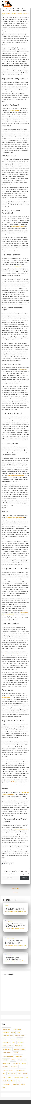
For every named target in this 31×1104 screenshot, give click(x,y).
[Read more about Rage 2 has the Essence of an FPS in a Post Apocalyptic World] (7, 905)
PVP (19, 1073)
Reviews (25, 13)
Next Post (15, 892)
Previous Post (15, 888)
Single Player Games (9, 1081)
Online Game (6, 1063)
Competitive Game (8, 1035)
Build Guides (6, 1032)
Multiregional (6, 1059)
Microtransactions (8, 1056)
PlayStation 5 (14, 1066)
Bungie (13, 1032)
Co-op (18, 1032)
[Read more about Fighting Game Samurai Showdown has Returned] (10, 954)
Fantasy (20, 1039)
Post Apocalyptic (20, 1070)
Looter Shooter (7, 1052)
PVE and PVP (11, 1073)
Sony (19, 1081)
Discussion (12, 1039)
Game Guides (21, 1042)
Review (25, 1073)
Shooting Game (18, 1077)
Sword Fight (16, 1084)
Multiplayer (18, 1056)
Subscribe (25, 877)
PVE (4, 1073)
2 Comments (7, 928)
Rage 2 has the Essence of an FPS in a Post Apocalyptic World (15, 908)
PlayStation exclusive (8, 1070)
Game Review (19, 1045)
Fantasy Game (6, 1042)
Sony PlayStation (6, 1084)
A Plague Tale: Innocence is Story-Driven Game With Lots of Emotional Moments (15, 925)
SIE (27, 1077)
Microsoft (16, 1052)
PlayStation (5, 1066)
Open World (16, 1063)
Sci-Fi (9, 1077)
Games (15, 911)
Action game (17, 1029)
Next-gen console (22, 1059)
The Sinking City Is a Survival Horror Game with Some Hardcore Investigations (14, 942)
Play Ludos (19, 13)
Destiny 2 (5, 1039)
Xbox (4, 1087)
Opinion (24, 1063)
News (13, 1060)
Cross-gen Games (20, 1035)
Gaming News (7, 1049)
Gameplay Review (7, 1045)
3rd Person (6, 1029)
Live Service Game (19, 1049)
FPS (13, 1042)
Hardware (14, 13)
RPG (4, 1077)
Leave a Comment (6, 13)
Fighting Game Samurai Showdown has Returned (13, 958)
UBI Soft (23, 1084)
